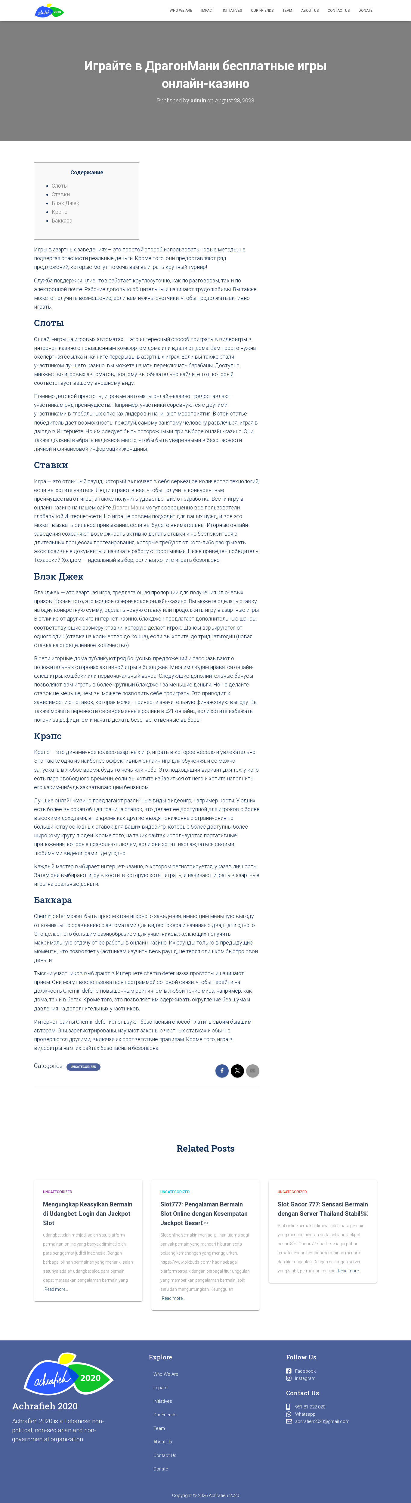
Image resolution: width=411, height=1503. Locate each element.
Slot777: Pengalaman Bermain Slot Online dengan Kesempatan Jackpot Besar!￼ (204, 1214)
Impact (207, 10)
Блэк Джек (65, 203)
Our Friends (262, 10)
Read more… (56, 1289)
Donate (365, 10)
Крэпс (59, 212)
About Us (310, 10)
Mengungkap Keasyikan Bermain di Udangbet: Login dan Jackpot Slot (87, 1214)
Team (287, 10)
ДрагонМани (128, 507)
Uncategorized (83, 1067)
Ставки (61, 194)
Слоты (60, 185)
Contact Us (339, 10)
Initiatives (232, 10)
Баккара (62, 220)
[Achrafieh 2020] (49, 10)
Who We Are (181, 10)
